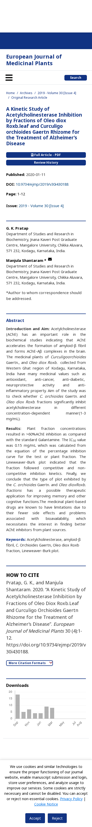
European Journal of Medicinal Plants (34, 60)
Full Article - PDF (47, 155)
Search (75, 77)
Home (10, 93)
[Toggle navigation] (9, 77)
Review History (46, 162)
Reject (57, 818)
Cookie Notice (46, 804)
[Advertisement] (46, 15)
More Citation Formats (28, 663)
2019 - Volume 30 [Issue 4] (57, 93)
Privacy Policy (71, 798)
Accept (35, 818)
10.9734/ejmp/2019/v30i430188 (42, 184)
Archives (26, 93)
